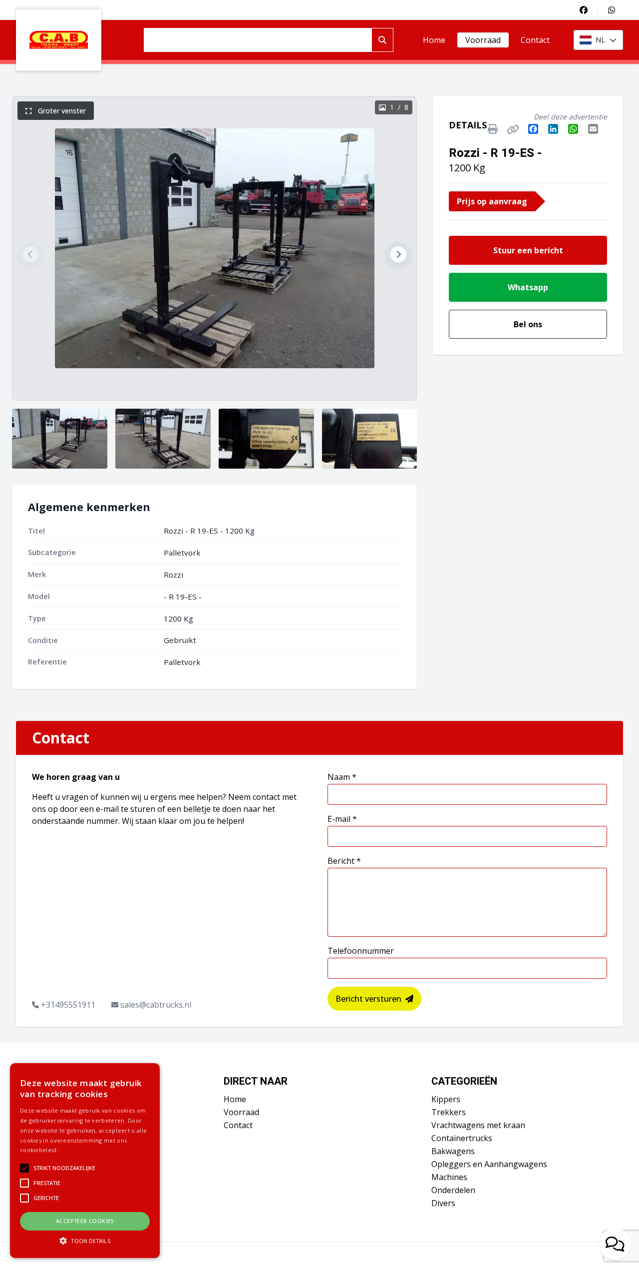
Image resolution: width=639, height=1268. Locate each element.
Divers (443, 1203)
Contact (535, 39)
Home (434, 39)
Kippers (445, 1099)
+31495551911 (68, 1004)
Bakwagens (453, 1151)
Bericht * (344, 860)
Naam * (341, 776)
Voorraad (483, 39)
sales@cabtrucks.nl (155, 1004)
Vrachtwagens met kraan (478, 1125)
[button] (30, 254)
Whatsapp (528, 287)
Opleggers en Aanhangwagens (489, 1164)
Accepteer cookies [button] (85, 1221)
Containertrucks (461, 1138)
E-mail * (342, 818)
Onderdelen (453, 1190)
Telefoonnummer (360, 950)
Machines (449, 1177)
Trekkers (448, 1112)
